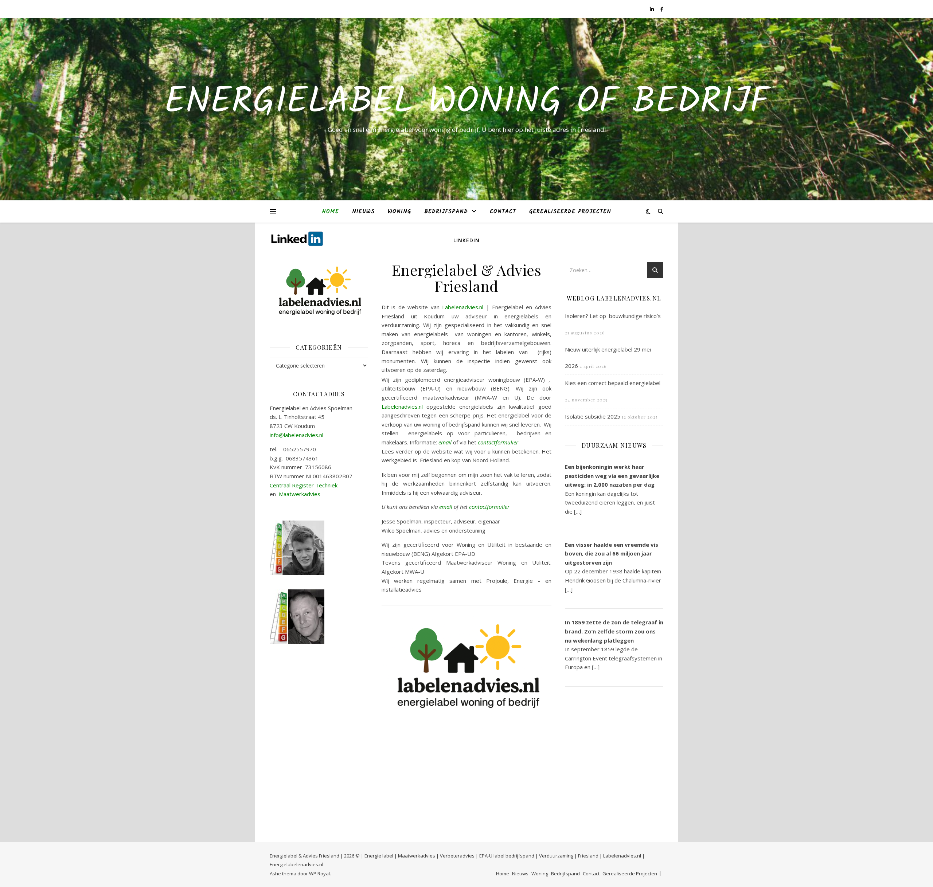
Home (330, 211)
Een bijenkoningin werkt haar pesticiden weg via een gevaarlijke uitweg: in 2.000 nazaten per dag (612, 475)
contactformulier (498, 442)
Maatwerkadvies (299, 494)
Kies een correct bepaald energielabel (612, 382)
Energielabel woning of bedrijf (466, 103)
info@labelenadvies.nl (296, 435)
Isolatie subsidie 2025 (592, 416)
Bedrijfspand (446, 211)
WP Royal (319, 873)
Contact (503, 211)
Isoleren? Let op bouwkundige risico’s (613, 315)
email (445, 442)
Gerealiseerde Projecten (570, 211)
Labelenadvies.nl (462, 307)
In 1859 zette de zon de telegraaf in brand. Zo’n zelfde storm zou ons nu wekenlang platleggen (614, 631)
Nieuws (363, 211)
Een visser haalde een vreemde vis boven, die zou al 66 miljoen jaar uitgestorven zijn (611, 553)
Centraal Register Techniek (303, 485)
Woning (399, 211)
